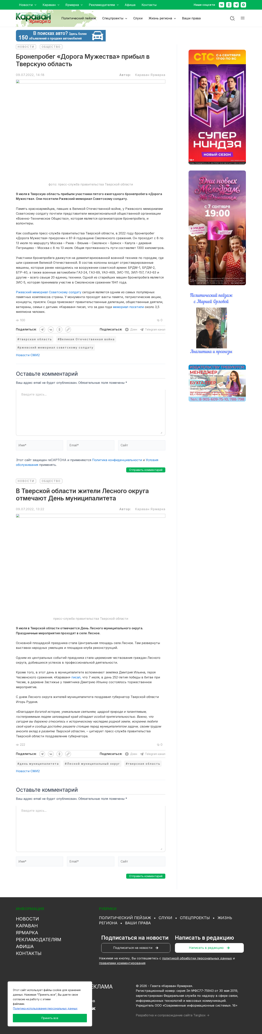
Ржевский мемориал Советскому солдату (48, 292)
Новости (26, 46)
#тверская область (34, 339)
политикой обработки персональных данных (197, 958)
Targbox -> (201, 1015)
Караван (27, 926)
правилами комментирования (122, 963)
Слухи (165, 917)
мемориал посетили (128, 307)
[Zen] (243, 4)
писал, (76, 677)
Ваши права (138, 923)
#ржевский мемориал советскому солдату (55, 347)
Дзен (133, 329)
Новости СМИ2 (28, 355)
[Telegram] (236, 4)
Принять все (49, 1018)
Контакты (28, 953)
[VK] (93, 1008)
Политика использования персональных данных (45, 1008)
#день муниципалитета (38, 763)
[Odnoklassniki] (229, 4)
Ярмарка (27, 932)
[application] (34, 5)
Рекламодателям (38, 939)
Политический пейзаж (125, 917)
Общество (51, 46)
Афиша (25, 946)
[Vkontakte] (221, 4)
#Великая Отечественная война (86, 339)
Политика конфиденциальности (117, 460)
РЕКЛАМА (100, 986)
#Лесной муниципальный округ (92, 763)
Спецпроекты (195, 917)
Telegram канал (155, 329)
